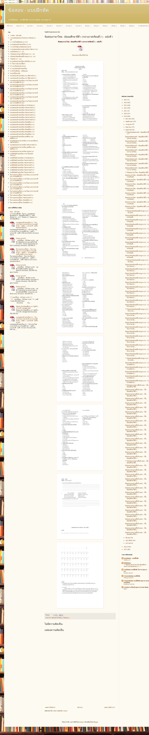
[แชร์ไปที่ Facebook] (60, 615)
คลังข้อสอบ (127, 563)
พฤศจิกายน (129, 121)
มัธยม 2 (96, 26)
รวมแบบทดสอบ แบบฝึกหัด (132, 576)
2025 (125, 100)
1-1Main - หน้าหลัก (15, 35)
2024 (125, 102)
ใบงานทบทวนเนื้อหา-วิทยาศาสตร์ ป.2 (21, 198)
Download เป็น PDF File (80, 55)
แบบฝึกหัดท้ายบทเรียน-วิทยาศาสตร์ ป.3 (22, 165)
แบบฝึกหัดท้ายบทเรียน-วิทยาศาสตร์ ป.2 (22, 163)
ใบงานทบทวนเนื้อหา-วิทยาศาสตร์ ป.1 (21, 195)
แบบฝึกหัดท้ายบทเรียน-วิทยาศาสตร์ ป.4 (22, 167)
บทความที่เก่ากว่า (109, 707)
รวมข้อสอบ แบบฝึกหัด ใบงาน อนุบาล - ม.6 (136, 570)
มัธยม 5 (123, 26)
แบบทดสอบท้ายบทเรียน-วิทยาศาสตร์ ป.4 (22, 115)
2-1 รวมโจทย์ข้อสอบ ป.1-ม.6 (19, 42)
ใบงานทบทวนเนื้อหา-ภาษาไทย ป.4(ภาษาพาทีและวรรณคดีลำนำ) (24, 188)
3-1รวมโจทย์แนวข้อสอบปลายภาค (20, 47)
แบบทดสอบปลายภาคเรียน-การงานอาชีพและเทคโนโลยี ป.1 (24, 141)
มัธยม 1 (87, 26)
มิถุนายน (128, 127)
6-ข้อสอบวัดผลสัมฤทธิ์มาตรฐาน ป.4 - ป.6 (22, 56)
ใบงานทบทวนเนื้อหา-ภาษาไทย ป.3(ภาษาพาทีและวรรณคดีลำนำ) (24, 184)
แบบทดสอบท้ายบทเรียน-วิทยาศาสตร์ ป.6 (22, 120)
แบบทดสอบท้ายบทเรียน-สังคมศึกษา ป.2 (22, 124)
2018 (125, 547)
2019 (125, 116)
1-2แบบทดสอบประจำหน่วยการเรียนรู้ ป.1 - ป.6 (23, 39)
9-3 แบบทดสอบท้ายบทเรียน (18, 68)
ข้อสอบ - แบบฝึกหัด (28, 10)
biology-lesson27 (21, 286)
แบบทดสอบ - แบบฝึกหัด (131, 558)
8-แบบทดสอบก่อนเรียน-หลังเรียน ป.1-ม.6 (22, 61)
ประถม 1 (30, 26)
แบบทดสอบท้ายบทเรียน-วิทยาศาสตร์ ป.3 (22, 112)
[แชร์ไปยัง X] (58, 615)
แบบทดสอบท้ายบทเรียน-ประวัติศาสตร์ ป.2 (23, 78)
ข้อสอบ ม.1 (66, 618)
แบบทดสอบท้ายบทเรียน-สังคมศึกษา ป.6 (22, 134)
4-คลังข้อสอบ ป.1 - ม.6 (17, 51)
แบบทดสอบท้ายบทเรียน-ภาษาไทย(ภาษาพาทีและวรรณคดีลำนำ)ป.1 (24, 81)
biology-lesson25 (21, 238)
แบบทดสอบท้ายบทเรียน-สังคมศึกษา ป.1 (22, 122)
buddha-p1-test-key (129, 584)
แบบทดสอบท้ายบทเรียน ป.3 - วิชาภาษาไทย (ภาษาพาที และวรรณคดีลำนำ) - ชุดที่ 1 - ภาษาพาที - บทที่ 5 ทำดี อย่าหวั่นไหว (27, 224)
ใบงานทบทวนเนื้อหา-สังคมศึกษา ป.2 (21, 202)
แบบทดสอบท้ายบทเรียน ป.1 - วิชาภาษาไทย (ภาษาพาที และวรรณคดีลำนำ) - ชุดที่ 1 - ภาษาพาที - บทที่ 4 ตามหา (27, 319)
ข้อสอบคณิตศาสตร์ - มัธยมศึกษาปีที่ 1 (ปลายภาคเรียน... (136, 137)
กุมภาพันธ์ (129, 540)
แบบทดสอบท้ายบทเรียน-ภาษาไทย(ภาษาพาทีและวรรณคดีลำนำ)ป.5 (24, 98)
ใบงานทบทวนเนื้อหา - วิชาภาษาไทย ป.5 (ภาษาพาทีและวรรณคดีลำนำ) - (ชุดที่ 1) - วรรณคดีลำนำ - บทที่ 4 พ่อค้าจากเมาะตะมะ (27, 251)
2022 (125, 108)
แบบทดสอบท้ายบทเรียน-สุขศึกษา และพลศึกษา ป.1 (22, 137)
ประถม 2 (40, 26)
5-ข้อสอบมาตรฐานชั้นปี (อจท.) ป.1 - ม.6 (22, 54)
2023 (125, 105)
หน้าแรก (10, 26)
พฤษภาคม (129, 130)
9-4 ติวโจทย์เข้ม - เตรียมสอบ (19, 71)
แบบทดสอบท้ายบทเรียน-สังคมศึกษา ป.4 (22, 129)
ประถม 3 (50, 26)
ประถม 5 (69, 26)
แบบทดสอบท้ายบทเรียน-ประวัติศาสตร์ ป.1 (23, 76)
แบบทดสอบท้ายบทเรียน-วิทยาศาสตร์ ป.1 (22, 107)
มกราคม (128, 543)
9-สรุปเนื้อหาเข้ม (15, 73)
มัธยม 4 (114, 26)
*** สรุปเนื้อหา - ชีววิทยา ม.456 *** (21, 297)
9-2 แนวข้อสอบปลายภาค (18, 66)
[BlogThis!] (56, 615)
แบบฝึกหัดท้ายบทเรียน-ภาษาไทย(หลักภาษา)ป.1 (21, 154)
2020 (125, 113)
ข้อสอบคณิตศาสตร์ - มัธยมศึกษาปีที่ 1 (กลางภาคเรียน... (136, 146)
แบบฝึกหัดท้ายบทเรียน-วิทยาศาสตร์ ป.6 (22, 172)
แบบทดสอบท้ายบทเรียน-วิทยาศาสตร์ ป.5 (22, 117)
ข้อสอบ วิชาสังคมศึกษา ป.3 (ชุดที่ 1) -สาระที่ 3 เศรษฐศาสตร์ (27, 307)
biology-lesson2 (128, 573)
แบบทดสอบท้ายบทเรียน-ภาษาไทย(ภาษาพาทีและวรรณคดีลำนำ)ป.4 (24, 94)
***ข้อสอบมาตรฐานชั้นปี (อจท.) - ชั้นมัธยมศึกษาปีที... (136, 386)
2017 (125, 549)
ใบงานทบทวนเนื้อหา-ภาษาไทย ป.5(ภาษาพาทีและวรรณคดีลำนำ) (24, 192)
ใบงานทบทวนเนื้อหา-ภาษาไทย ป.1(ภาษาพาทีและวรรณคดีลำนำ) (24, 175)
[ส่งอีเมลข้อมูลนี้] (54, 615)
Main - (125, 589)
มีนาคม (128, 538)
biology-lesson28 (21, 265)
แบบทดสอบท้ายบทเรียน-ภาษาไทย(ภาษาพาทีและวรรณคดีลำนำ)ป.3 (24, 89)
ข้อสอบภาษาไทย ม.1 (57, 618)
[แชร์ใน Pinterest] (62, 615)
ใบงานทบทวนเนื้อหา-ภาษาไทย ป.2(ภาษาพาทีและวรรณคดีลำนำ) (24, 179)
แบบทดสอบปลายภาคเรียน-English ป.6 (22, 151)
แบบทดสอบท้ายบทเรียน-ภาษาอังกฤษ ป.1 (22, 105)
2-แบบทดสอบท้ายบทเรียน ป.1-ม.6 (20, 44)
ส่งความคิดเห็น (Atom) (60, 711)
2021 (125, 111)
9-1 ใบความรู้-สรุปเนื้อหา (17, 64)
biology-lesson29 (21, 276)
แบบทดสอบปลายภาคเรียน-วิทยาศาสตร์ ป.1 (23, 145)
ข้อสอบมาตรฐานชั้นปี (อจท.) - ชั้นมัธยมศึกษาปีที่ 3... (135, 390)
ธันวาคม (128, 119)
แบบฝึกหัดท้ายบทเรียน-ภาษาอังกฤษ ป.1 (22, 158)
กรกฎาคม (129, 124)
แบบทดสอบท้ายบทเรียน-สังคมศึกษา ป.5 (22, 132)
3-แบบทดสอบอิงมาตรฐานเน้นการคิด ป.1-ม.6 (24, 49)
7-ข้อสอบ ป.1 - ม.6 (15, 59)
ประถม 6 (78, 26)
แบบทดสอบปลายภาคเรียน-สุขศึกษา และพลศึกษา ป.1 (22, 148)
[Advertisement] (80, 690)
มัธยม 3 (105, 26)
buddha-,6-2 (127, 560)
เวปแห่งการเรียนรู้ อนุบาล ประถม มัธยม (136, 587)
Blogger (95, 722)
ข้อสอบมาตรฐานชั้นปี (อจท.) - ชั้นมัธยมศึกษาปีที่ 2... (135, 466)
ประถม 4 (59, 26)
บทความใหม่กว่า (50, 707)
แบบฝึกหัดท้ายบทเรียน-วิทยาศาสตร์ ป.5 (22, 170)
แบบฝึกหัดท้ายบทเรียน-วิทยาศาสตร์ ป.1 (22, 160)
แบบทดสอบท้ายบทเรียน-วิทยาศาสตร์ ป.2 (22, 110)
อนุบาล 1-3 (20, 26)
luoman (81, 722)
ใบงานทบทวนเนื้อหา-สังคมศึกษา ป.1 (21, 200)
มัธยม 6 (132, 26)
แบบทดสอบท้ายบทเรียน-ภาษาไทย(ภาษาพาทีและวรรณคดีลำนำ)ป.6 (24, 102)
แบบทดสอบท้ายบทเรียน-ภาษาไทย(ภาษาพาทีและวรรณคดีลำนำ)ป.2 (24, 85)
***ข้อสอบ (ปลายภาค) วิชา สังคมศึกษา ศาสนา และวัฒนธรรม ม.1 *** (135, 565)
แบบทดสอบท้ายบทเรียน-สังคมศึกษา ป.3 (22, 127)
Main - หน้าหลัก (15, 212)
